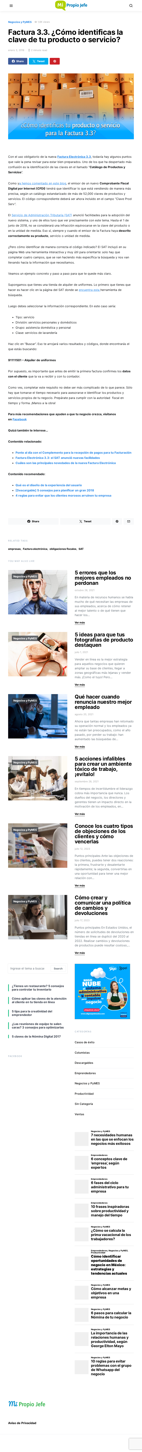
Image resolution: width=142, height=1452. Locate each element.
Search (58, 968)
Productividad (84, 1093)
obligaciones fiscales (63, 548)
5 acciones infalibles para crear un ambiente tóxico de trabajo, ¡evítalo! (103, 766)
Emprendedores (85, 1073)
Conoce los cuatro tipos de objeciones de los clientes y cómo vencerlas (104, 834)
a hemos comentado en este (42, 183)
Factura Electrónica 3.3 (74, 156)
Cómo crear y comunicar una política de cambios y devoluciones (103, 905)
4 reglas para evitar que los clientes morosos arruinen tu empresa (63, 495)
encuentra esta (89, 290)
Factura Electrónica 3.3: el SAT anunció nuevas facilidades (58, 458)
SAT (81, 548)
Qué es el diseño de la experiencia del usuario (49, 485)
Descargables (84, 1063)
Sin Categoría (84, 1104)
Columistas (82, 1052)
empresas (14, 548)
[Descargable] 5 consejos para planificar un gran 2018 (55, 490)
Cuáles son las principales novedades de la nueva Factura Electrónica (66, 463)
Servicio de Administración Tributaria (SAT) (42, 215)
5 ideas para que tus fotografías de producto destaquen (104, 639)
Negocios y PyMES (20, 21)
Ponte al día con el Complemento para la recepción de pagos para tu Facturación (73, 452)
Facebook (20, 419)
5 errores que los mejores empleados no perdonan (103, 577)
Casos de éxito (84, 1042)
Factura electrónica (35, 548)
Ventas (79, 1114)
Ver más (80, 622)
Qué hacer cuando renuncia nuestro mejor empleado (103, 702)
